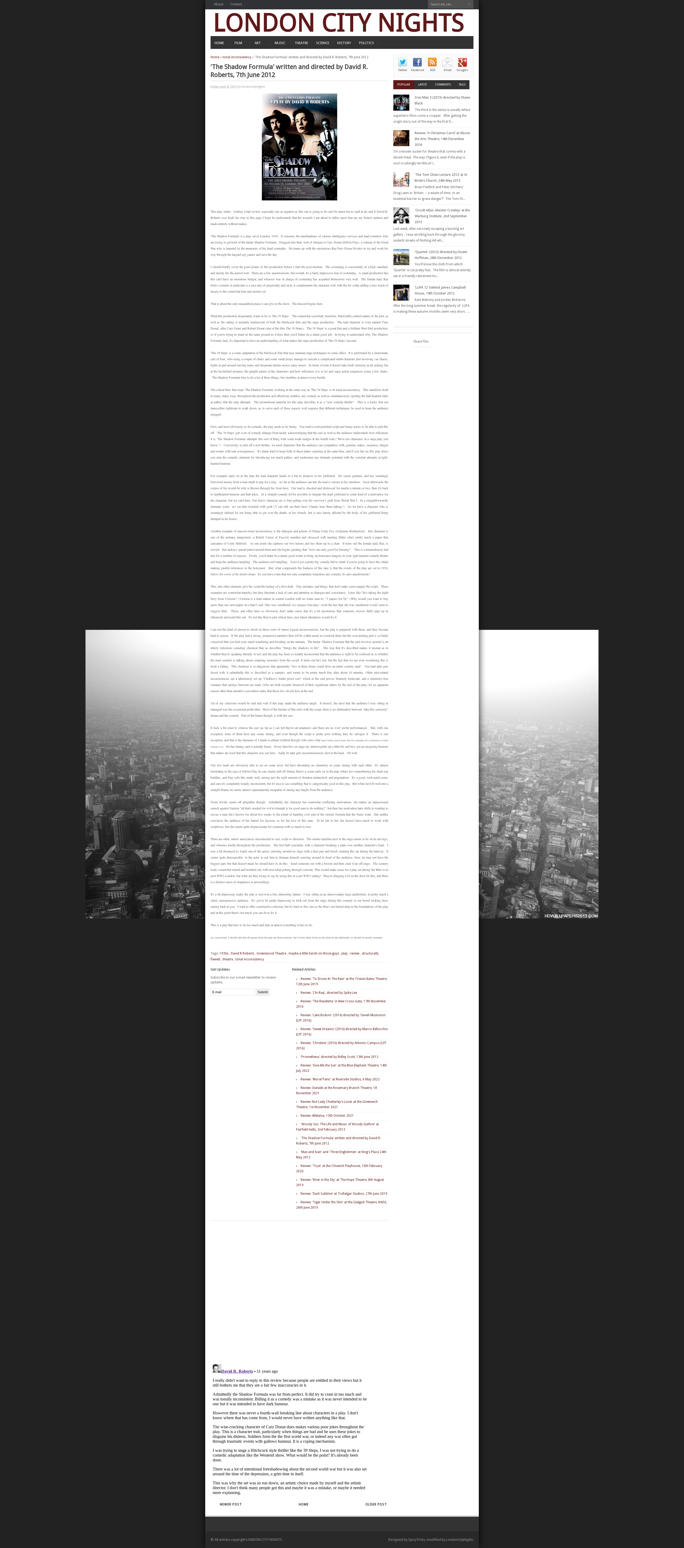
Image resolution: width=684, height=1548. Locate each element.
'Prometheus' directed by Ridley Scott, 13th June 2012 (339, 1057)
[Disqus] (290, 1290)
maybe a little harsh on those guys (314, 953)
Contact (236, 4)
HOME (219, 43)
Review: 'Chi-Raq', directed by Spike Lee (329, 993)
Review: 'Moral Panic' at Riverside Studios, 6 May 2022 (340, 1079)
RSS (432, 70)
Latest (422, 84)
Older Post (376, 1504)
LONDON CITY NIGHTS (338, 22)
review (354, 953)
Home (215, 57)
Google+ (462, 70)
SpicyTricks (416, 1540)
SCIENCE (322, 43)
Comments (443, 84)
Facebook (417, 70)
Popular (403, 84)
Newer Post (231, 1504)
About (218, 4)
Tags (462, 84)
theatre (228, 959)
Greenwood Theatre (271, 953)
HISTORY (344, 43)
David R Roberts (242, 953)
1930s (223, 953)
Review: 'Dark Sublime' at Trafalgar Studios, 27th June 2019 (344, 1194)
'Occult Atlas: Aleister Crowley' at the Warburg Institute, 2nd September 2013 (442, 216)
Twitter (402, 70)
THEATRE (301, 43)
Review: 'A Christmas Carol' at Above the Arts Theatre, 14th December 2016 (442, 139)
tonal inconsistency (237, 57)
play (344, 953)
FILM (238, 43)
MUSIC (280, 43)
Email (448, 70)
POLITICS (366, 43)
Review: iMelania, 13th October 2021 (327, 1116)
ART (258, 43)
